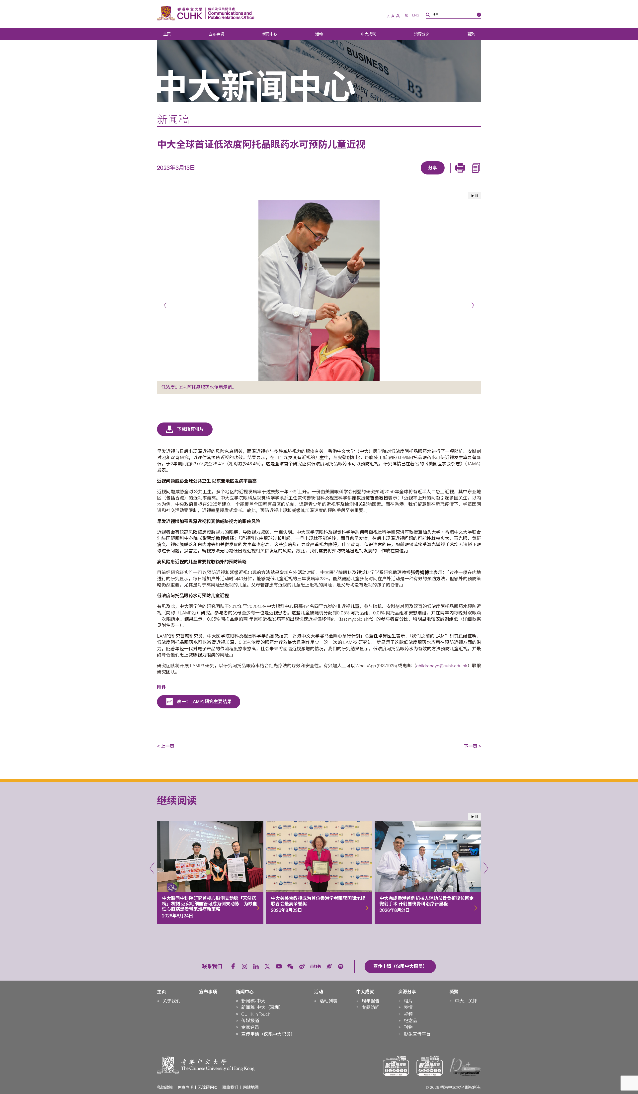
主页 (167, 34)
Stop (477, 195)
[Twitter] (415, 175)
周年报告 (371, 1001)
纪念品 (410, 1020)
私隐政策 (165, 1087)
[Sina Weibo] (438, 175)
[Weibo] (302, 966)
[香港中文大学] (181, 13)
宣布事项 (216, 34)
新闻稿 (173, 119)
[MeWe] (461, 175)
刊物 (408, 1027)
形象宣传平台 (417, 1034)
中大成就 (368, 34)
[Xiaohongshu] (315, 966)
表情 (408, 1007)
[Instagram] (244, 966)
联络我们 (230, 1087)
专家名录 (250, 1027)
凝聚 (471, 34)
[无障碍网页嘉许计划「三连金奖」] (396, 1066)
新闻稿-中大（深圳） (262, 1007)
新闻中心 (269, 34)
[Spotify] (341, 966)
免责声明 (185, 1087)
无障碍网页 (208, 1087)
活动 (319, 34)
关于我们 (171, 1001)
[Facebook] (392, 175)
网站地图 (251, 1087)
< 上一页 (165, 746)
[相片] (319, 290)
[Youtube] (279, 966)
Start (473, 195)
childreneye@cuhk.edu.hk (441, 666)
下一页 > (472, 746)
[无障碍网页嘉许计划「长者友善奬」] (429, 1066)
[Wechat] (290, 966)
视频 (408, 1014)
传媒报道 (250, 1020)
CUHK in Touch (255, 1014)
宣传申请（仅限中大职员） (268, 1034)
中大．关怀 (466, 1001)
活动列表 (328, 1001)
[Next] (473, 305)
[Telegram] (427, 175)
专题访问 (371, 1007)
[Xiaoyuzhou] (329, 966)
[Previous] (165, 305)
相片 (408, 1001)
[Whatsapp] (450, 175)
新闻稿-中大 (253, 1001)
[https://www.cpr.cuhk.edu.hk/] (229, 13)
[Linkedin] (404, 175)
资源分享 (421, 34)
